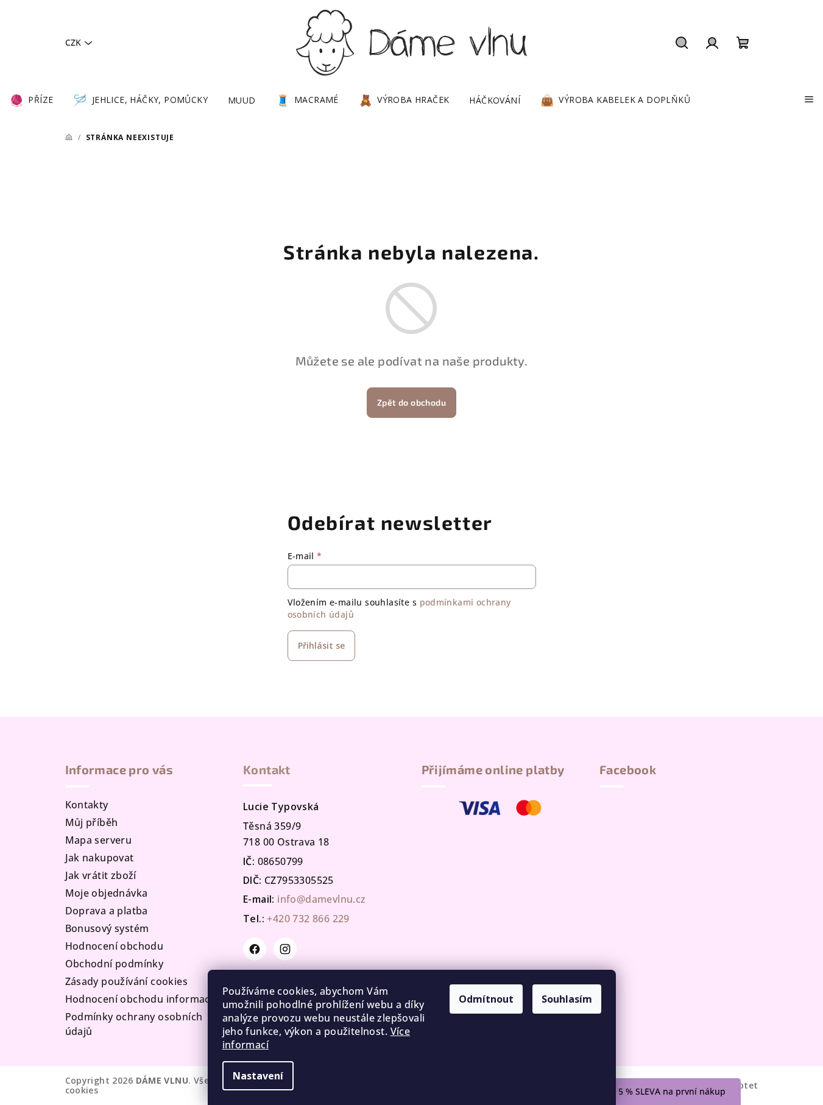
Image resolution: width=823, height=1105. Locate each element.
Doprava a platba (106, 910)
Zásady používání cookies (126, 981)
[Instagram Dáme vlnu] (285, 949)
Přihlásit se (321, 645)
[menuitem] (31, 100)
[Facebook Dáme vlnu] (254, 949)
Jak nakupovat (99, 857)
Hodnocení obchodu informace (140, 999)
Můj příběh (91, 822)
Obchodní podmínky (114, 963)
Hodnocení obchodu (114, 946)
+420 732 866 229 (308, 918)
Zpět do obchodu (411, 402)
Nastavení (258, 1075)
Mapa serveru (98, 840)
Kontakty (86, 804)
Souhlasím (567, 999)
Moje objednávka (106, 893)
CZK (73, 42)
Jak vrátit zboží (100, 875)
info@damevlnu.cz (321, 899)
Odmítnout (486, 999)
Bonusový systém (107, 928)
